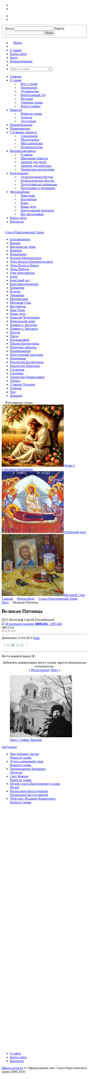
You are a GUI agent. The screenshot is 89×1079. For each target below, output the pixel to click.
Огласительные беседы (37, 177)
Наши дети (28, 206)
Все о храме (29, 84)
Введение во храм (22, 247)
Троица (15, 380)
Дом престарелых (22, 273)
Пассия (15, 332)
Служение (17, 369)
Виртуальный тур (33, 95)
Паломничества (32, 147)
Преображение (20, 351)
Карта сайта (18, 218)
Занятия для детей (33, 162)
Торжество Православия (27, 377)
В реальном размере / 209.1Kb (34, 624)
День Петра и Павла (24, 265)
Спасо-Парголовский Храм (24, 232)
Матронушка (19, 299)
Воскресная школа (23, 151)
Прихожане (18, 358)
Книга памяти (31, 106)
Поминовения (20, 128)
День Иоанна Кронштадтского (31, 261)
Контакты (17, 221)
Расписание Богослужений (29, 795)
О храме (16, 80)
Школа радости (12, 1068)
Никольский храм (22, 321)
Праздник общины (23, 347)
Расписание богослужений (29, 791)
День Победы (19, 269)
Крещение (17, 287)
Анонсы (26, 117)
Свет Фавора (19, 776)
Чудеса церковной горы (26, 761)
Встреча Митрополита (26, 258)
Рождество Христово (25, 366)
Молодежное (30, 139)
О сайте (15, 1053)
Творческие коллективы (38, 169)
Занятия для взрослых (36, 165)
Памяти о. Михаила (24, 328)
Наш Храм (17, 310)
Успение (16, 388)
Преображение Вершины (28, 769)
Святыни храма (32, 102)
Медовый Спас (20, 302)
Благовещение (20, 239)
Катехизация (19, 173)
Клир (24, 203)
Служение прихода (23, 132)
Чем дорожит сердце (24, 754)
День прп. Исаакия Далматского (32, 798)
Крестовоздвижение (24, 284)
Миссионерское (32, 143)
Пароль (59, 28)
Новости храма (31, 113)
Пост (5, 602)
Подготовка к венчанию (38, 188)
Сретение (16, 373)
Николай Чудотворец (25, 317)
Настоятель (29, 199)
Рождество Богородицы (26, 362)
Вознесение (18, 254)
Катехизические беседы (37, 180)
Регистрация (40, 670)
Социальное (29, 136)
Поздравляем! (19, 340)
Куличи (15, 291)
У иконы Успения (22, 384)
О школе (27, 154)
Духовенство (30, 91)
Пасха (14, 336)
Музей (14, 787)
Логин (9, 28)
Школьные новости (34, 158)
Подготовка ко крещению (39, 184)
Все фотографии (32, 214)
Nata (36, 638)
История (27, 98)
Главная (15, 76)
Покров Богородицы (24, 343)
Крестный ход (20, 280)
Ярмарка (16, 395)
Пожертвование (21, 125)
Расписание (29, 87)
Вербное (16, 250)
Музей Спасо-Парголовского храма (35, 783)
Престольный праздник (37, 210)
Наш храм (28, 195)
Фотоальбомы (20, 192)
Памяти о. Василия (23, 325)
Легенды (16, 772)
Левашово (17, 295)
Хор (13, 392)
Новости (16, 110)
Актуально (28, 121)
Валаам (15, 243)
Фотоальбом (25, 598)
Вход (54, 670)
